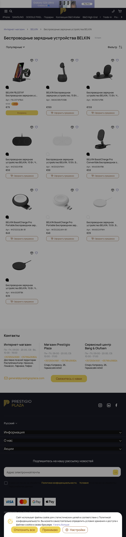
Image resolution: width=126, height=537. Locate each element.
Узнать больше (61, 524)
